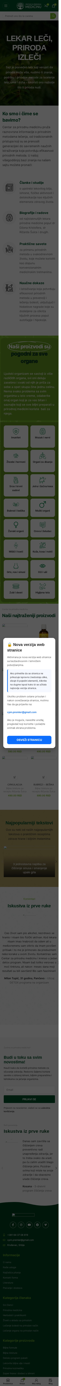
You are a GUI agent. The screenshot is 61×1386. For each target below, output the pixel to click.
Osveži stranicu (29, 740)
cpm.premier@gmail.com (21, 712)
